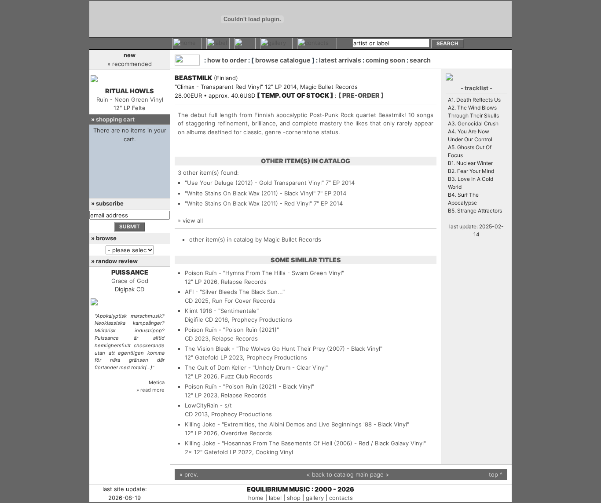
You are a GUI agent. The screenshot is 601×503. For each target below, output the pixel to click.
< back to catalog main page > (347, 474)
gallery (315, 497)
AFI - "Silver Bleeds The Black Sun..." (235, 291)
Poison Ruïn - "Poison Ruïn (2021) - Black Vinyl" (249, 386)
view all (193, 220)
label (275, 497)
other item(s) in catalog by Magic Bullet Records (255, 239)
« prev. (189, 474)
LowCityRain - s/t (208, 405)
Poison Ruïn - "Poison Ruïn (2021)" (232, 329)
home (256, 497)
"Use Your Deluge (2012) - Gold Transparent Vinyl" (254, 182)
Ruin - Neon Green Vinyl (129, 99)
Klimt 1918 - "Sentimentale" (222, 310)
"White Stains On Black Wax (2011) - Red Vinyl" (248, 203)
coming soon (385, 60)
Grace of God (129, 280)
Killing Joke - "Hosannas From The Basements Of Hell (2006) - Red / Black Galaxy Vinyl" (305, 443)
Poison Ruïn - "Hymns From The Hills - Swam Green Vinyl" (264, 272)
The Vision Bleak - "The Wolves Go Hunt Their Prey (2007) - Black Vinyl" (283, 348)
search (420, 60)
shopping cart (115, 119)
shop (293, 497)
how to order (227, 60)
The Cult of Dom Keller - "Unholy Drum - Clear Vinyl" (256, 367)
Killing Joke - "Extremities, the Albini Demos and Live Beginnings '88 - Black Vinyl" (297, 424)
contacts (341, 497)
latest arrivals (340, 60)
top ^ (495, 474)
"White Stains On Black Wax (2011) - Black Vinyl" (250, 193)
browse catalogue (283, 60)
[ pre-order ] (361, 95)
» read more (150, 390)
